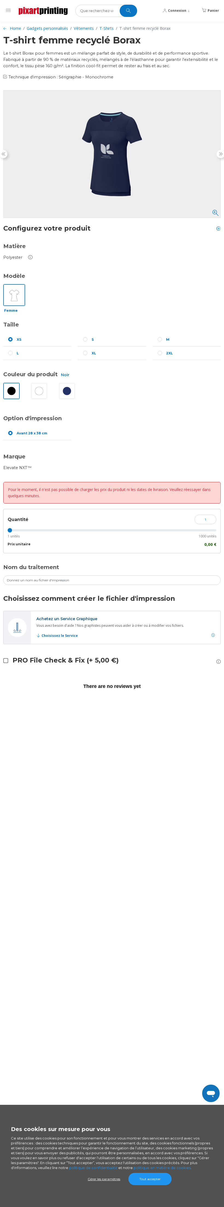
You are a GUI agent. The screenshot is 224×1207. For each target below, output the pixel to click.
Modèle (14, 276)
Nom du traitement (31, 567)
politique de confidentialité (93, 1167)
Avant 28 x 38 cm (32, 433)
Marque (14, 456)
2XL (169, 353)
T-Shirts (106, 28)
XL (94, 353)
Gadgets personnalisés (47, 28)
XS (19, 339)
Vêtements (84, 28)
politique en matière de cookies (162, 1167)
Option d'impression (32, 418)
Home (15, 28)
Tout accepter (150, 1179)
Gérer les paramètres (104, 1179)
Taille (11, 324)
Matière (14, 246)
